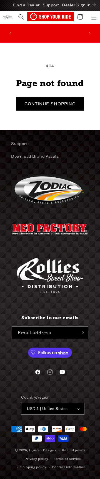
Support (51, 4)
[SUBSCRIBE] (82, 332)
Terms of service (67, 459)
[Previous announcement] (10, 33)
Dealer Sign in (76, 4)
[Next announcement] (90, 33)
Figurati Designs (42, 450)
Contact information (68, 467)
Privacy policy (36, 459)
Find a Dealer (26, 4)
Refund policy (73, 450)
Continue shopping (50, 103)
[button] (94, 17)
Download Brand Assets (35, 156)
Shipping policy (33, 467)
